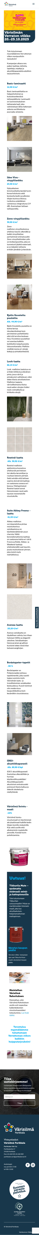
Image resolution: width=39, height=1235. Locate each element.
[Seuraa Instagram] (33, 1165)
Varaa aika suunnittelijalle (37, 617)
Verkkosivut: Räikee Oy (27, 1232)
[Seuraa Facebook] (28, 1165)
